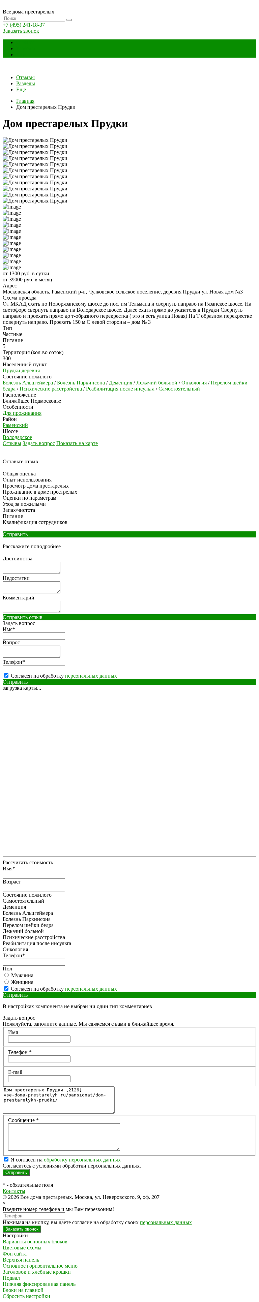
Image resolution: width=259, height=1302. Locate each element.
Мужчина (21, 975)
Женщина (21, 982)
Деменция (120, 382)
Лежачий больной (156, 382)
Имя (13, 1032)
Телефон (20, 1052)
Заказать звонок (21, 31)
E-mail (15, 1072)
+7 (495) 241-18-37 (24, 25)
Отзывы (25, 42)
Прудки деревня (21, 370)
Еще (21, 54)
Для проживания (22, 413)
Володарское (17, 437)
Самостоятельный (179, 389)
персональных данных (91, 676)
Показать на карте (77, 443)
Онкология (194, 382)
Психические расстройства (51, 389)
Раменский (15, 425)
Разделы (25, 48)
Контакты (14, 1191)
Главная (25, 101)
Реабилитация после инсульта (120, 389)
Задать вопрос (39, 443)
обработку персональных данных (82, 1159)
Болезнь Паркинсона (81, 382)
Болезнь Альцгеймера (28, 382)
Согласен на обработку (63, 676)
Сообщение (23, 1120)
